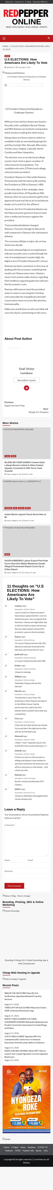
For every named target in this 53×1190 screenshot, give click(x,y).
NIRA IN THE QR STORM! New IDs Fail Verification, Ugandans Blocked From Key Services (23, 996)
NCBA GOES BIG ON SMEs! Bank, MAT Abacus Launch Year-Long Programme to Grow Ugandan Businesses (26, 1054)
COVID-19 (42, 1147)
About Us (9, 2)
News (23, 1147)
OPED (18, 1150)
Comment (10, 825)
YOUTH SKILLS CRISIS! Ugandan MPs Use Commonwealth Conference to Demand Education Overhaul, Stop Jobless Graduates (25, 1039)
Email (30, 860)
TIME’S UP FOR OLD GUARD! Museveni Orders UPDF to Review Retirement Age (25, 1009)
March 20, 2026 (29, 520)
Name (7, 860)
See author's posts (26, 380)
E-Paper (28, 2)
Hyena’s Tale (28, 1150)
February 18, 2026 (30, 572)
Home (6, 1147)
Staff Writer (11, 67)
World (7, 56)
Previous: (15, 404)
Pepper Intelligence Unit (14, 474)
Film (15, 508)
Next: (38, 410)
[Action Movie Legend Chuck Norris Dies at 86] (26, 495)
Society (21, 508)
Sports (39, 1150)
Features (9, 1150)
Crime (7, 456)
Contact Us (19, 2)
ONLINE (26, 21)
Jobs (46, 1150)
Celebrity (8, 508)
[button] (5, 38)
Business (32, 1147)
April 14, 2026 (28, 474)
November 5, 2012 (24, 67)
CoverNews (38, 1159)
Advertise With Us (40, 2)
